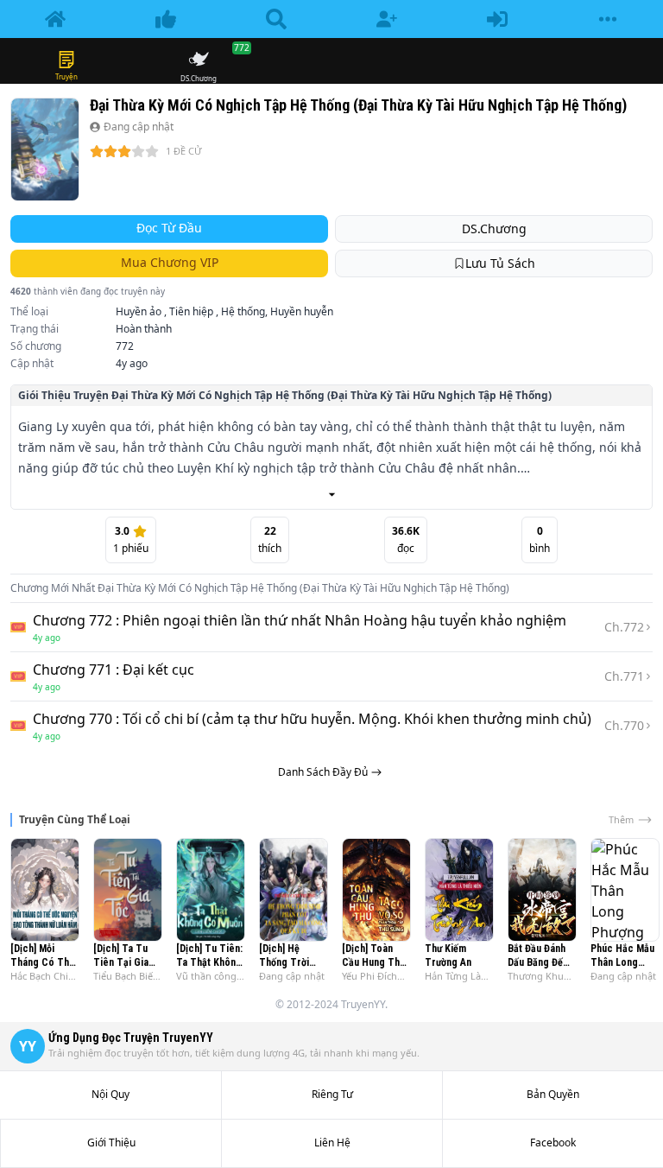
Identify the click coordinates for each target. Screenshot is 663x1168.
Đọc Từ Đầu (169, 227)
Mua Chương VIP (169, 262)
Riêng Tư (332, 1094)
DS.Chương (494, 228)
